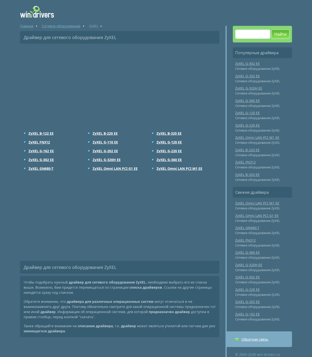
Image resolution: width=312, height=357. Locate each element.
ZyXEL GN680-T (41, 168)
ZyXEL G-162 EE (41, 151)
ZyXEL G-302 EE (41, 159)
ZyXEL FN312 (39, 142)
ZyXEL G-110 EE (105, 142)
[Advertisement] (119, 84)
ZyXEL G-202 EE (105, 151)
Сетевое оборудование (61, 26)
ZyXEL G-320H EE (107, 159)
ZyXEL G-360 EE (169, 159)
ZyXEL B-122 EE (41, 133)
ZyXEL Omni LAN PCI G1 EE (115, 168)
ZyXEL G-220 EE (169, 151)
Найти (280, 34)
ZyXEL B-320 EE (169, 133)
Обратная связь (254, 339)
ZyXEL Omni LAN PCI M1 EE (179, 168)
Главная (26, 26)
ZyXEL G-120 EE (169, 142)
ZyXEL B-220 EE (105, 133)
